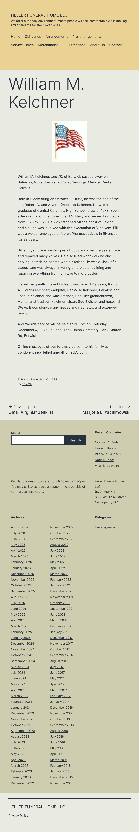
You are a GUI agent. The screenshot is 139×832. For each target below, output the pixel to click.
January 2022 (60, 585)
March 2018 (58, 620)
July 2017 (57, 667)
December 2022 (22, 783)
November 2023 (22, 719)
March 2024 (19, 696)
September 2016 (62, 725)
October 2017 (60, 649)
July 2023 (18, 742)
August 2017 (59, 661)
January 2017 (59, 701)
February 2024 (21, 701)
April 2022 (57, 568)
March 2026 (19, 556)
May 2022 (57, 562)
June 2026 (18, 539)
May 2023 (18, 754)
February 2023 (21, 771)
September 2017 (62, 655)
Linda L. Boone (105, 448)
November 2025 (22, 579)
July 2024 (18, 672)
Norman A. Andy (107, 442)
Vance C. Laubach (108, 454)
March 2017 (58, 690)
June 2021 (57, 614)
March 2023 (19, 765)
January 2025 (21, 638)
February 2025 (21, 632)
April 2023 (18, 760)
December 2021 (61, 591)
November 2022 (62, 527)
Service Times (22, 45)
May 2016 (57, 748)
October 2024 (21, 655)
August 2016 (59, 731)
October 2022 (60, 533)
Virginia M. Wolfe (107, 465)
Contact (115, 45)
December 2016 (61, 707)
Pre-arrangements (87, 37)
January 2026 (21, 568)
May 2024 (18, 684)
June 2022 (57, 556)
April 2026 (18, 550)
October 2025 (21, 585)
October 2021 (60, 603)
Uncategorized (105, 527)
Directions (77, 45)
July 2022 (57, 550)
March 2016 (58, 760)
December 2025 (22, 574)
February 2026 (21, 562)
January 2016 (60, 771)
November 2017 (61, 643)
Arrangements (57, 37)
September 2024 (23, 661)
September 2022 (62, 539)
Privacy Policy (18, 815)
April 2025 (18, 620)
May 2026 (18, 545)
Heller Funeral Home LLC (39, 15)
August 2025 (20, 597)
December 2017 (61, 638)
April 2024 (18, 690)
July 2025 (18, 603)
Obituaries (33, 37)
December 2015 (61, 777)
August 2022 (59, 545)
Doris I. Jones (104, 460)
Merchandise (48, 45)
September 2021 (62, 608)
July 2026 (18, 533)
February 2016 (60, 765)
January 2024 (21, 707)
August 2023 (20, 736)
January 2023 (21, 777)
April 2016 (57, 754)
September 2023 (23, 731)
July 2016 (57, 736)
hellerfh (27, 384)
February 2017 (60, 696)
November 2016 (61, 713)
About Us (97, 45)
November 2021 (61, 597)
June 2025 (18, 608)
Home (15, 37)
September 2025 (23, 591)
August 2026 (20, 527)
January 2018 (60, 632)
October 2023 (21, 725)
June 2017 (57, 672)
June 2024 (18, 678)
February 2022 (60, 579)
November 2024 (22, 649)
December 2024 (22, 643)
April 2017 (57, 684)
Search (16, 432)
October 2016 (60, 719)
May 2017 (57, 678)
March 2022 (59, 574)
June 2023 (18, 748)
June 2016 (57, 742)
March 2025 (19, 626)
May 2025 (18, 614)
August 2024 (20, 667)
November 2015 (61, 783)
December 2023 (22, 713)
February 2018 (60, 626)
